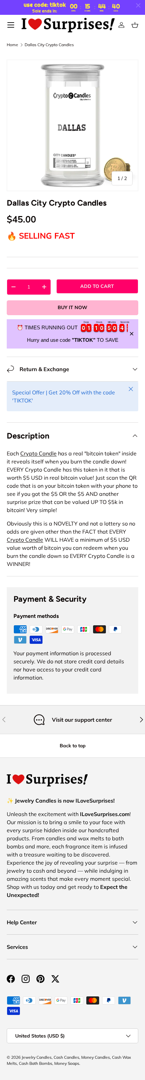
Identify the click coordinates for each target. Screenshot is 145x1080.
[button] (135, 25)
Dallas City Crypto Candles (49, 45)
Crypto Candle (38, 453)
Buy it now (72, 307)
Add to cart (97, 286)
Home (12, 45)
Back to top (73, 746)
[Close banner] (131, 334)
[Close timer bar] (138, 5)
